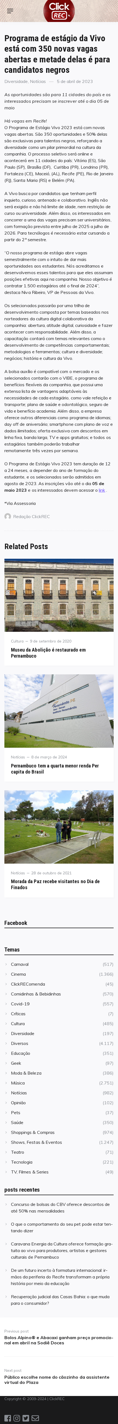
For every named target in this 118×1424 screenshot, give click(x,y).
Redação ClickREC (31, 516)
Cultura (17, 641)
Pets (15, 1112)
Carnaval (20, 964)
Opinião (18, 1102)
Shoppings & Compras (33, 1132)
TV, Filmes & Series (30, 1172)
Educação (20, 1053)
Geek (16, 1063)
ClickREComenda (28, 984)
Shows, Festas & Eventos (36, 1142)
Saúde (17, 1122)
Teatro (17, 1152)
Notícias (38, 81)
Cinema (18, 974)
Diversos (19, 1043)
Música (18, 1083)
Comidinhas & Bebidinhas (36, 994)
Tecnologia (21, 1162)
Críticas (18, 1013)
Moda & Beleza (26, 1073)
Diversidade (16, 81)
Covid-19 (20, 1003)
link (102, 490)
